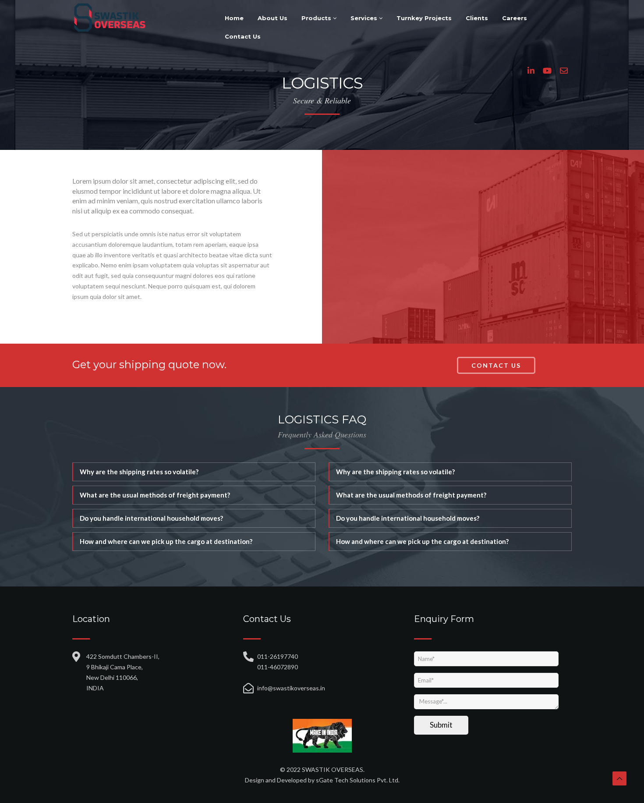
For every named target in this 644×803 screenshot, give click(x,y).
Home (234, 17)
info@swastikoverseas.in (291, 688)
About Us (272, 17)
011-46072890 (277, 667)
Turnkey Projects (424, 17)
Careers (514, 17)
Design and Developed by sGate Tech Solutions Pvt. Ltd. (322, 780)
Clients (477, 17)
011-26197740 (277, 656)
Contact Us (243, 36)
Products (317, 17)
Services (364, 17)
